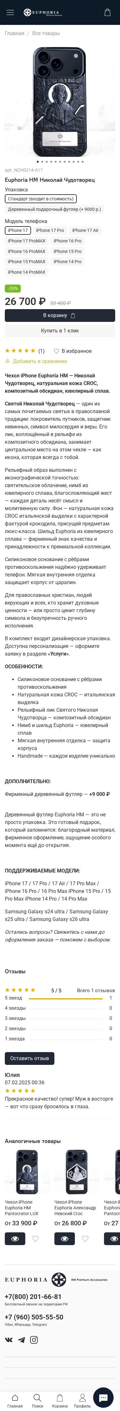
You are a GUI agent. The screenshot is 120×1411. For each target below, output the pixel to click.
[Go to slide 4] (51, 162)
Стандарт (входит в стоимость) (41, 198)
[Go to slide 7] (65, 162)
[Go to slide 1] (38, 162)
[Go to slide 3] (47, 162)
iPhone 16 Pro (68, 240)
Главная (14, 33)
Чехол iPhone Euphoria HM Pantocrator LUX (21, 1207)
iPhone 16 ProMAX (26, 251)
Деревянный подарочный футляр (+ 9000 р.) (54, 209)
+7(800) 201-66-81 (33, 1297)
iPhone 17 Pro (50, 230)
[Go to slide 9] (74, 162)
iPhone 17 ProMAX (26, 240)
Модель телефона (26, 221)
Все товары (46, 33)
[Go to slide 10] (78, 162)
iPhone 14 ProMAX (26, 272)
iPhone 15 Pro (68, 251)
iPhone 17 (18, 230)
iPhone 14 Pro (68, 261)
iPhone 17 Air (85, 230)
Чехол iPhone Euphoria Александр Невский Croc (75, 1207)
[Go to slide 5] (56, 162)
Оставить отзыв (29, 1058)
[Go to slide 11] (83, 162)
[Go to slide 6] (60, 162)
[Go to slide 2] (42, 162)
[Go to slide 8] (69, 162)
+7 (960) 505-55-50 (34, 1317)
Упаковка (16, 190)
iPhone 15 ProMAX (26, 261)
